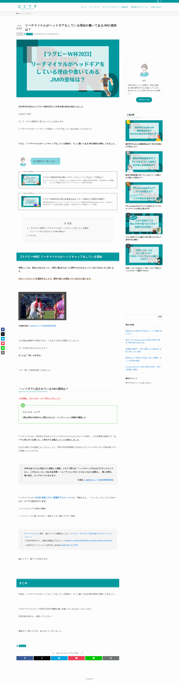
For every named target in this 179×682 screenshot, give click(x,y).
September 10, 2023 (69, 545)
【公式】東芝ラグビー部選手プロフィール (52, 498)
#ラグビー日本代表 (88, 534)
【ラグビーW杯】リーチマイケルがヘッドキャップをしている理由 (59, 228)
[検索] (161, 1)
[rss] (157, 1)
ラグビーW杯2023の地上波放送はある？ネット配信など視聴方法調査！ (74, 199)
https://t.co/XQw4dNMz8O (77, 541)
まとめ (33, 235)
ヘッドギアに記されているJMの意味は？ (50, 231)
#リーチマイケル (31, 534)
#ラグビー (75, 534)
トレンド (29, 34)
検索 (160, 317)
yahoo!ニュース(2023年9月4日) (99, 480)
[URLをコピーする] (111, 658)
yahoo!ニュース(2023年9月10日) (43, 326)
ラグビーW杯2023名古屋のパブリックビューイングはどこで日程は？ (73, 177)
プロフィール (144, 100)
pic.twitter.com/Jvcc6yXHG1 (101, 541)
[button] (24, 658)
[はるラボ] (27, 7)
